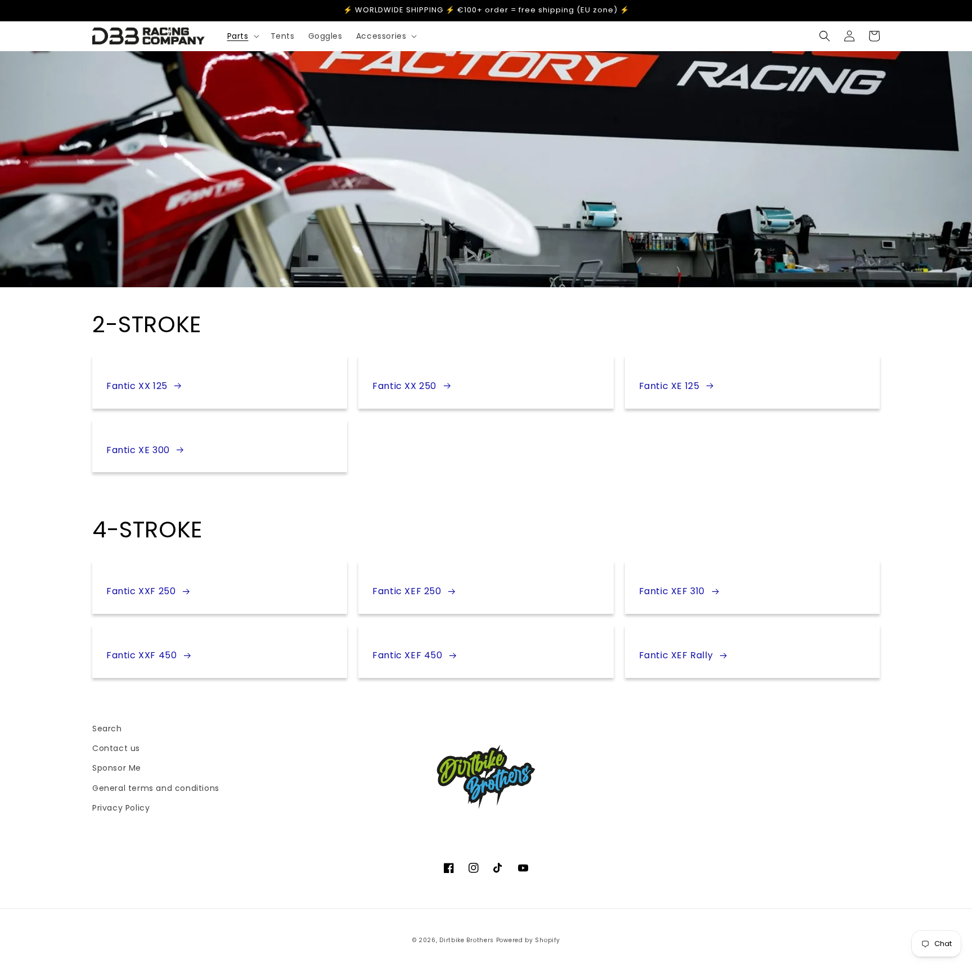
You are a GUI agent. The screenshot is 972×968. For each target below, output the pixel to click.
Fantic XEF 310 (672, 591)
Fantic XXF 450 (141, 655)
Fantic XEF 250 (406, 591)
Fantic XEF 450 (407, 655)
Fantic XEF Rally (676, 655)
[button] (242, 36)
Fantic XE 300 (138, 450)
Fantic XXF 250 (141, 591)
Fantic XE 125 (669, 385)
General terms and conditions (155, 788)
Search (107, 728)
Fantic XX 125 (137, 385)
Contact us (116, 748)
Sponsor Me (116, 768)
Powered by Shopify (528, 940)
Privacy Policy (121, 807)
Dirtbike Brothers (466, 940)
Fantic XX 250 (404, 385)
